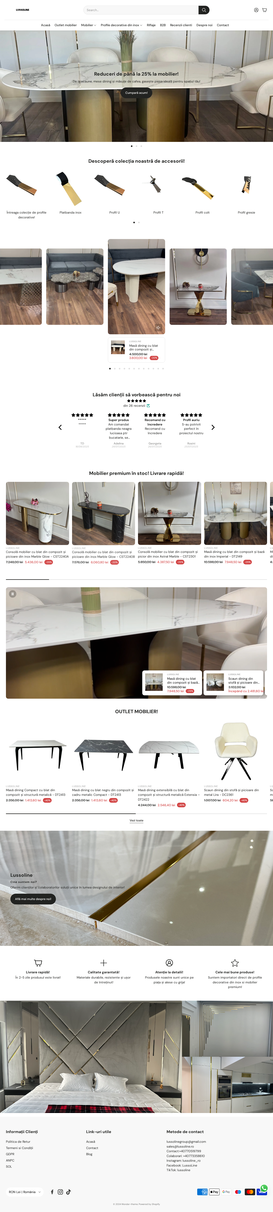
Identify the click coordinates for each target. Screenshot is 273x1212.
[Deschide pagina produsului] (26, 188)
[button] (146, 10)
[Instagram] (60, 1192)
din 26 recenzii (134, 406)
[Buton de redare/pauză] (12, 594)
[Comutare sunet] (158, 327)
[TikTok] (68, 1192)
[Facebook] (52, 1192)
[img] (136, 400)
